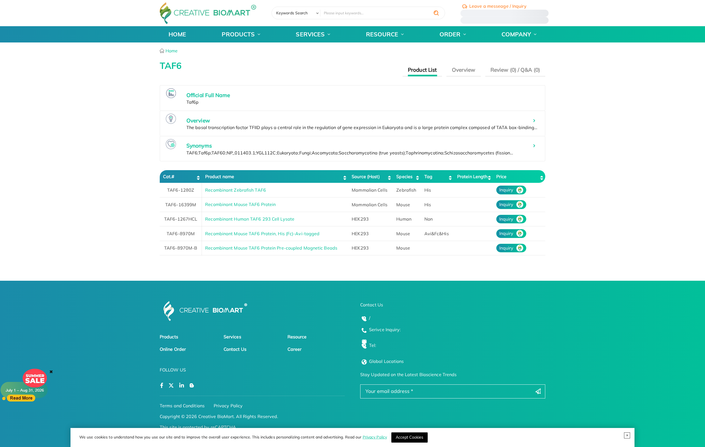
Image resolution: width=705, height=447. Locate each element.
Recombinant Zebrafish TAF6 (235, 190)
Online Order (173, 349)
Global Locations (386, 361)
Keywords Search (292, 12)
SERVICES (310, 34)
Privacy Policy (375, 437)
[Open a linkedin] (181, 385)
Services (232, 336)
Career (295, 349)
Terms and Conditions (182, 405)
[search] (436, 13)
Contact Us (235, 349)
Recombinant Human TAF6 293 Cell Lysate (249, 219)
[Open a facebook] (161, 385)
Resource (297, 336)
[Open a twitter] (171, 385)
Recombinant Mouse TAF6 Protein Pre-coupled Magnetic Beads (271, 248)
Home (171, 50)
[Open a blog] (191, 385)
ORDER (450, 34)
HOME (177, 34)
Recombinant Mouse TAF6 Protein (240, 204)
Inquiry (506, 189)
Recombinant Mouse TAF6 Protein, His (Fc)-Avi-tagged (262, 233)
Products (169, 336)
